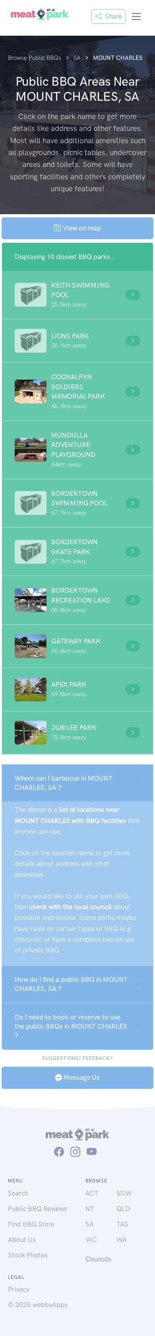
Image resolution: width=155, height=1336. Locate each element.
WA (121, 1240)
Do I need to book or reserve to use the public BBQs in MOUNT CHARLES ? (71, 1026)
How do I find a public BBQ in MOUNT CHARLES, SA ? (71, 983)
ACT (91, 1193)
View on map (81, 228)
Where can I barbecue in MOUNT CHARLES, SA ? (63, 782)
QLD (123, 1209)
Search (18, 1193)
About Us (22, 1240)
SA (89, 1224)
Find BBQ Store (31, 1224)
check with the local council (70, 907)
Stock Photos (28, 1255)
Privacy (18, 1289)
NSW (124, 1193)
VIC (91, 1240)
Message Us (81, 1077)
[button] (77, 295)
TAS (122, 1224)
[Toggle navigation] (136, 16)
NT (89, 1209)
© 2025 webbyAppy (38, 1305)
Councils (98, 1259)
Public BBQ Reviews (37, 1209)
